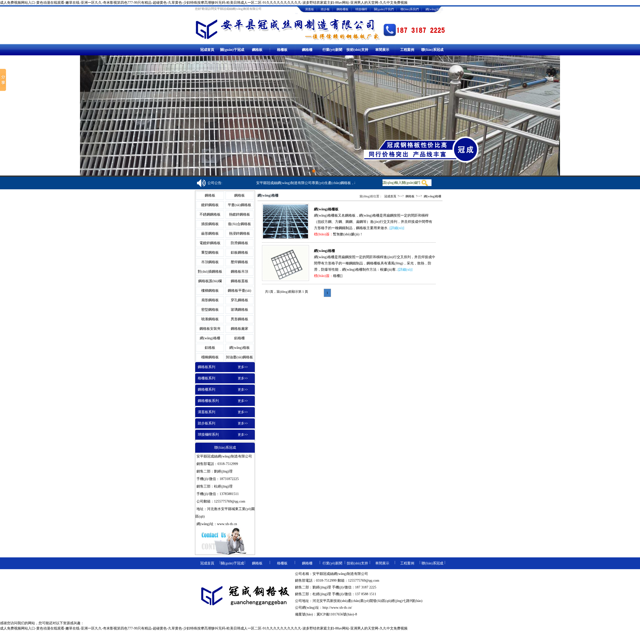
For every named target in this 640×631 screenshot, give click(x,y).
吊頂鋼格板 (210, 262)
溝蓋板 (309, 9)
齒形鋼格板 (210, 233)
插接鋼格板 (210, 224)
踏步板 (325, 9)
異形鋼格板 (239, 319)
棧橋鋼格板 (210, 357)
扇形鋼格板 (210, 300)
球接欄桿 (361, 9)
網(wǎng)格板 (239, 348)
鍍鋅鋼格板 (210, 205)
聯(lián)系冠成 (432, 50)
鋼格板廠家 (239, 329)
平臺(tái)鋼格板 (239, 205)
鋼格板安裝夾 (210, 329)
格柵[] (337, 276)
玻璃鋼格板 (239, 309)
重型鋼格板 (210, 252)
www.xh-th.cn (227, 524)
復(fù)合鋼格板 (239, 224)
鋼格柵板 (342, 9)
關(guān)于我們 (384, 9)
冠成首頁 (207, 50)
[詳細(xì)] (397, 228)
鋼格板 (257, 50)
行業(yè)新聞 (332, 50)
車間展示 (382, 50)
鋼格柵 (307, 50)
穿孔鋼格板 (239, 300)
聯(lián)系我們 (409, 9)
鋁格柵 (239, 338)
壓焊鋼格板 (239, 262)
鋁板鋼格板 (239, 252)
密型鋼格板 (210, 309)
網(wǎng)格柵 (210, 338)
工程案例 (407, 50)
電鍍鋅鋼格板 (210, 243)
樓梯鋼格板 (210, 290)
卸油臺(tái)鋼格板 (239, 357)
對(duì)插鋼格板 (210, 271)
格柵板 (282, 50)
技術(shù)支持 (357, 50)
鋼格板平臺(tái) (239, 290)
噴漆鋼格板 (210, 319)
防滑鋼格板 (239, 243)
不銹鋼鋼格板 (210, 214)
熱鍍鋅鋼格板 (239, 214)
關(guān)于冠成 (232, 50)
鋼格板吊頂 (239, 271)
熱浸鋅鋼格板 (239, 233)
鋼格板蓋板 (239, 281)
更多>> (243, 367)
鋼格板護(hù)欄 (210, 281)
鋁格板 (210, 348)
